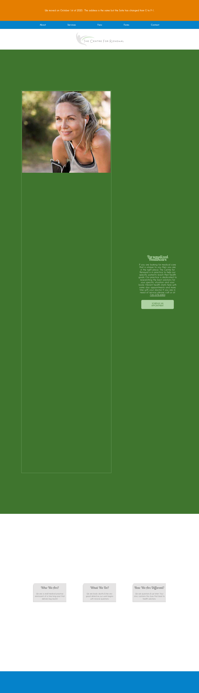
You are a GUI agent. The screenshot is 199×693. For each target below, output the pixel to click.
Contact (155, 25)
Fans (100, 25)
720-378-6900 (157, 295)
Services (71, 25)
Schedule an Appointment (157, 304)
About (43, 25)
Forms (126, 25)
